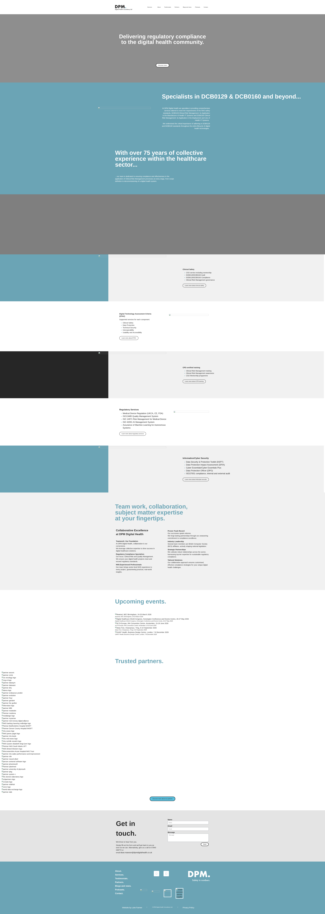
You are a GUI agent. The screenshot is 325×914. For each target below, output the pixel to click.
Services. (149, 7)
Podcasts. (197, 7)
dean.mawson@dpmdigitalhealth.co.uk (136, 852)
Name (170, 819)
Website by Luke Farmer (132, 908)
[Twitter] (166, 873)
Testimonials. (167, 7)
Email (170, 826)
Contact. (206, 7)
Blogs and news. (187, 7)
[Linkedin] (156, 873)
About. (159, 7)
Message (171, 832)
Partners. (177, 7)
